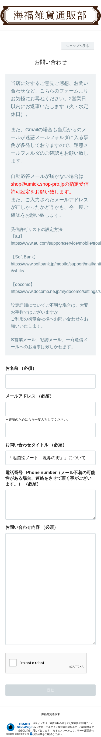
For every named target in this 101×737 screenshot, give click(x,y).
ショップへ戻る (77, 46)
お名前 (11, 368)
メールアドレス (20, 396)
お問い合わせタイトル (26, 444)
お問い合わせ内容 (22, 527)
